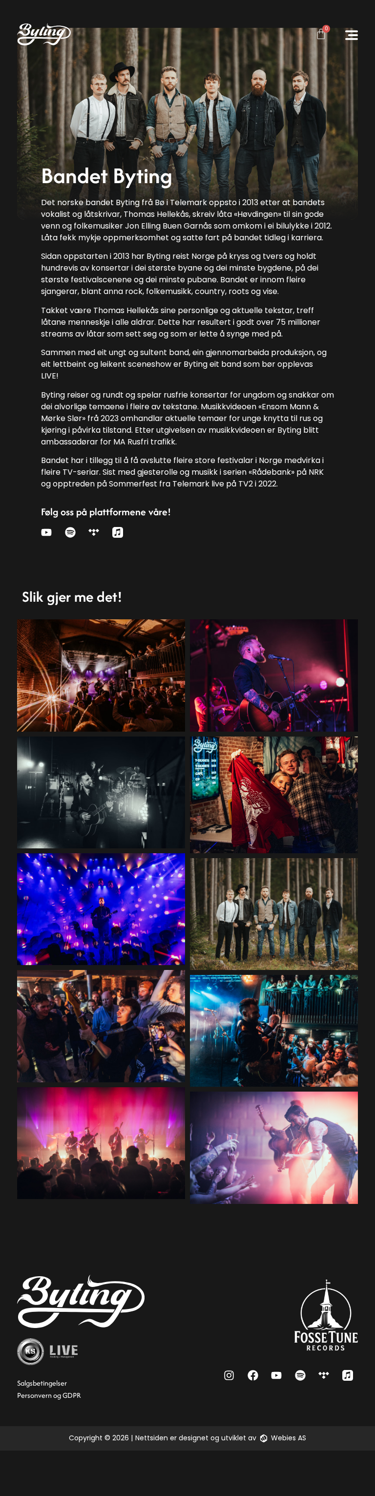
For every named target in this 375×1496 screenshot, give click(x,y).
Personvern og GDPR (49, 1395)
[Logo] (44, 34)
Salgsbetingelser (42, 1383)
